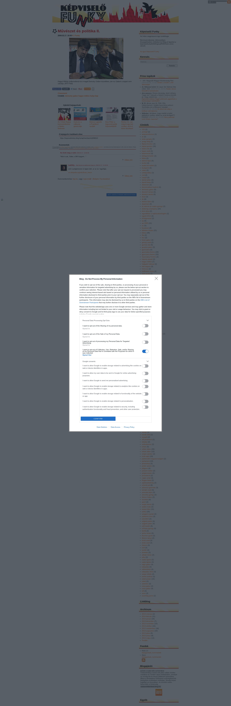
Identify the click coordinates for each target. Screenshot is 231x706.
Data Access (115, 427)
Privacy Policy (129, 427)
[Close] (157, 279)
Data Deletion (102, 427)
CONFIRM (98, 419)
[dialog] (115, 353)
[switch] (145, 325)
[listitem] (115, 320)
